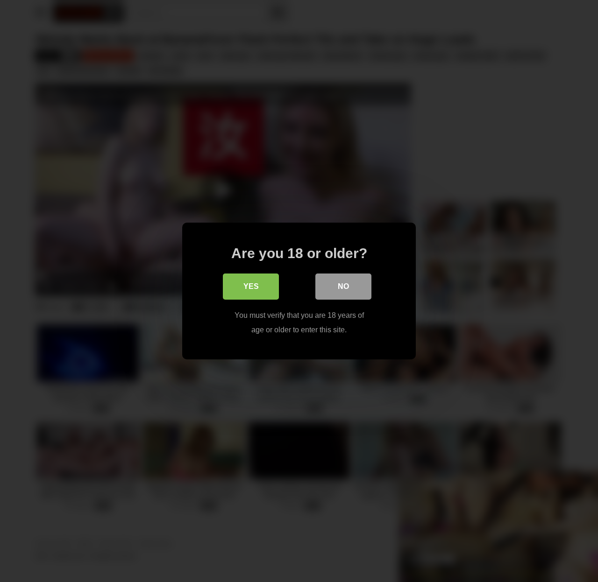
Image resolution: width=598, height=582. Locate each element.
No (343, 286)
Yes (251, 286)
